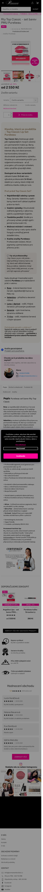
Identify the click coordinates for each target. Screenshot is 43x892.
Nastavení (20, 448)
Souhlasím (20, 456)
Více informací (20, 445)
